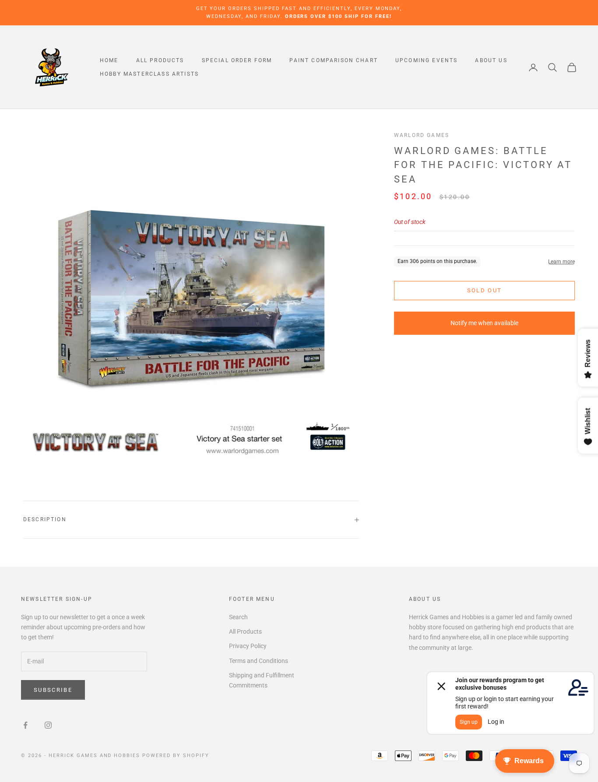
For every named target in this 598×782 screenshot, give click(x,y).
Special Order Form (237, 60)
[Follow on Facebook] (25, 725)
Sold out (484, 290)
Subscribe (53, 690)
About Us (491, 60)
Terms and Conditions (258, 660)
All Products (160, 60)
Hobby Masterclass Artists (149, 74)
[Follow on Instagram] (48, 725)
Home (109, 60)
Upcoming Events (426, 60)
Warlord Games (421, 135)
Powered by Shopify (175, 755)
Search (238, 617)
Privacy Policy (248, 645)
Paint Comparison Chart (333, 60)
